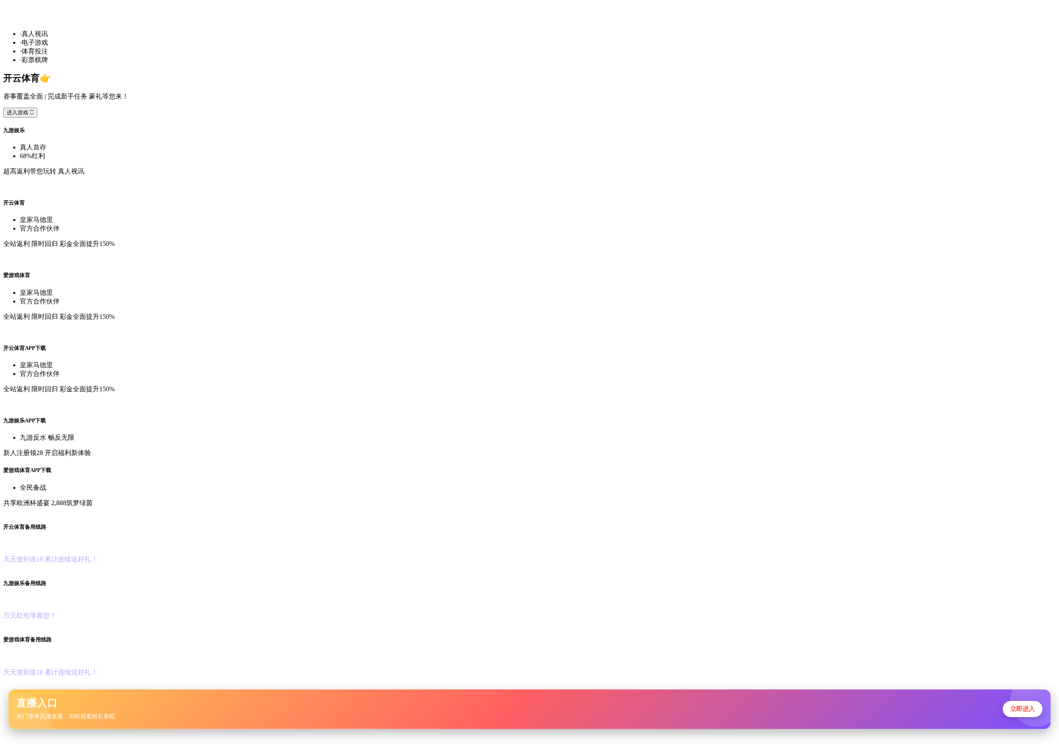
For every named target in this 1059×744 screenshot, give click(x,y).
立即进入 (1022, 708)
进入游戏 (20, 112)
